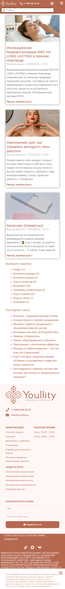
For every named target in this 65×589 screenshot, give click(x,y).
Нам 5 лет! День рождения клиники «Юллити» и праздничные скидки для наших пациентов (35, 360)
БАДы (17, 269)
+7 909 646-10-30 (31, 3)
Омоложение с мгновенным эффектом (36, 344)
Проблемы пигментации (27, 290)
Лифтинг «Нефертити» (26, 336)
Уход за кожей (21, 294)
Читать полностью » (19, 101)
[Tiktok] (25, 547)
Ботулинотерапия (23, 277)
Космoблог (19, 286)
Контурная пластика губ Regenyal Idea (35, 332)
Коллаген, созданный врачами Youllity (35, 316)
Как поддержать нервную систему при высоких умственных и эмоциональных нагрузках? (36, 372)
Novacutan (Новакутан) (24, 226)
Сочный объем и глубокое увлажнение (36, 320)
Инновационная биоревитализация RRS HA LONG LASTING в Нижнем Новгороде (28, 54)
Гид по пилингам (23, 281)
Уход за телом (21, 298)
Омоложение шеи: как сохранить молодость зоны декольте (28, 147)
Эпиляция (19, 302)
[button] (60, 573)
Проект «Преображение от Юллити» (34, 340)
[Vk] (39, 547)
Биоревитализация (24, 273)
